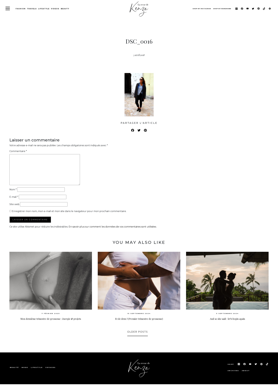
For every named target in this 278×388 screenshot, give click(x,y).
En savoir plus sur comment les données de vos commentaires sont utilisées (112, 226)
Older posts (137, 331)
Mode (25, 367)
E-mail (13, 197)
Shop (231, 364)
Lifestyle (44, 9)
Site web (14, 204)
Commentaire (18, 151)
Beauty (65, 9)
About (246, 370)
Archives (233, 370)
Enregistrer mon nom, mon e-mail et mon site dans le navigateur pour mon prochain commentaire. (69, 211)
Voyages (50, 367)
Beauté (14, 367)
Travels (32, 9)
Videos (55, 9)
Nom (13, 189)
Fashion (21, 9)
